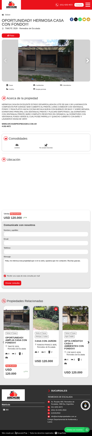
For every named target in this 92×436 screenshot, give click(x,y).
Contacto (79, 5)
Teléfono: (7, 248)
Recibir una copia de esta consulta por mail (23, 276)
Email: (6, 239)
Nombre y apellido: (11, 230)
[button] (87, 60)
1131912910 (55, 413)
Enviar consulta (12, 283)
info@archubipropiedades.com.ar (63, 416)
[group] (46, 60)
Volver (7, 15)
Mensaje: (7, 257)
